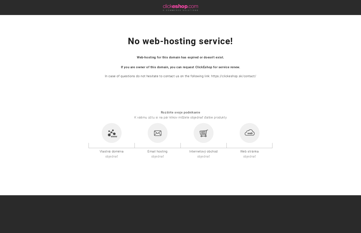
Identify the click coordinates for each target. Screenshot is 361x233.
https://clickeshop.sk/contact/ (233, 76)
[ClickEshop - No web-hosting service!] (180, 7)
